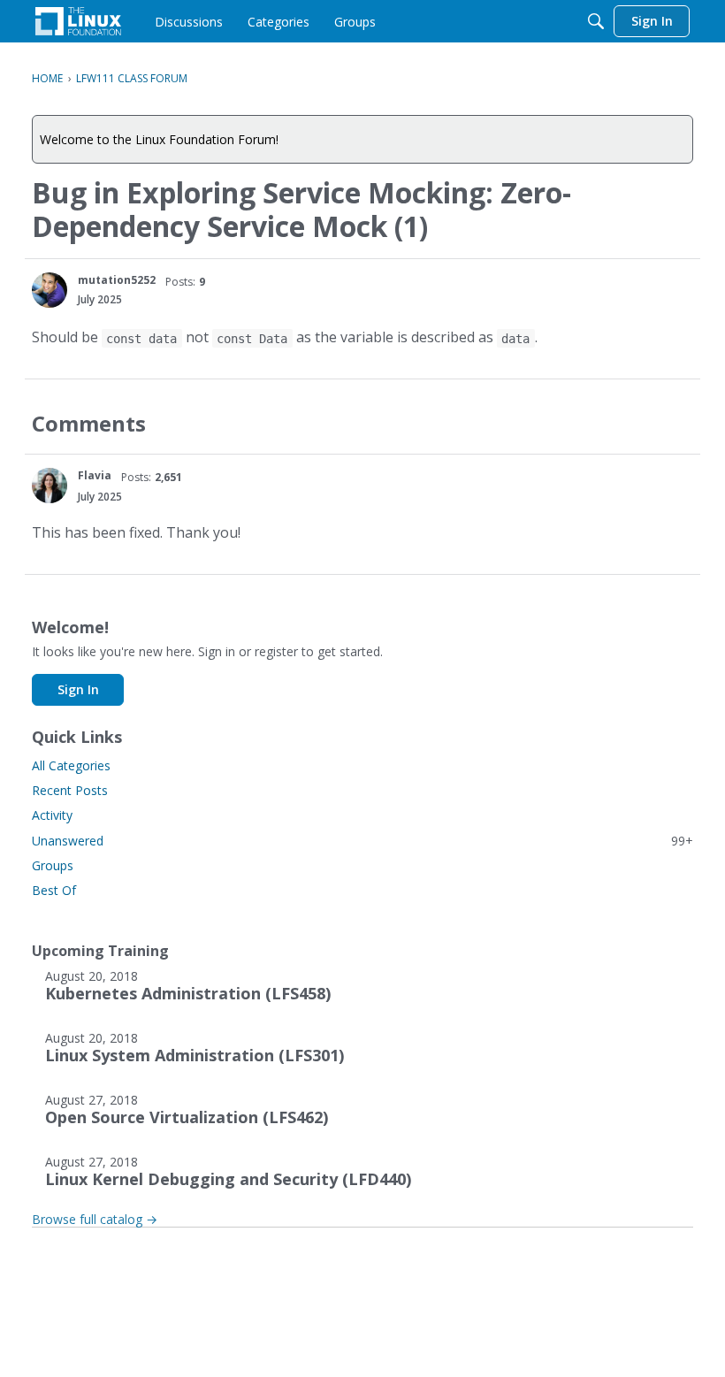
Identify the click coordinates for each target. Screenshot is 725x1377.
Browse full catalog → (94, 1219)
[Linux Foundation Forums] (78, 21)
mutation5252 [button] (117, 279)
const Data (252, 338)
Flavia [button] (94, 475)
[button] (49, 290)
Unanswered (362, 840)
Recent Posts (70, 790)
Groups (52, 865)
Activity (52, 815)
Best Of (54, 890)
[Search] (596, 21)
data (515, 338)
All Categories (71, 765)
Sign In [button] (78, 689)
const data (141, 338)
